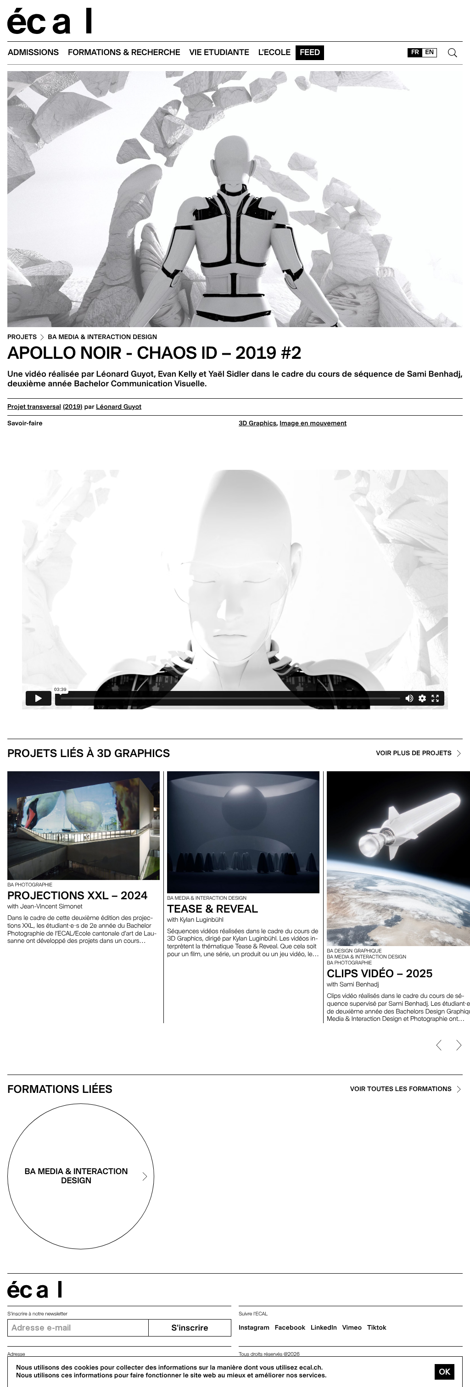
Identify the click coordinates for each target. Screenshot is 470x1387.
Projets (22, 337)
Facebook (290, 1327)
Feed (310, 52)
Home (49, 21)
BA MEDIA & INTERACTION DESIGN (102, 337)
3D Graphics (257, 423)
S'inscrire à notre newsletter (37, 1314)
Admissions (33, 52)
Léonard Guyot (118, 407)
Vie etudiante (219, 52)
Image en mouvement (313, 423)
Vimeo (352, 1327)
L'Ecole (274, 52)
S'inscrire (189, 1328)
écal (34, 1289)
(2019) (73, 407)
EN (429, 52)
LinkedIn (324, 1327)
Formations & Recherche (124, 52)
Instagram (254, 1327)
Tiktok (376, 1327)
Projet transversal (34, 407)
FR (415, 52)
